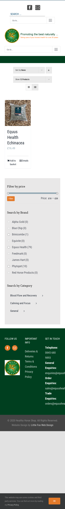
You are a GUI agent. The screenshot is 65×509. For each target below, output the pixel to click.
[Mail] (15, 348)
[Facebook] (7, 348)
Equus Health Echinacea (15, 137)
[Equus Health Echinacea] (18, 113)
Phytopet (19, 266)
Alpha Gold (20, 221)
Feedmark (19, 253)
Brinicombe (20, 234)
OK (54, 501)
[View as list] (35, 87)
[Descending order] (49, 70)
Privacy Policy (13, 505)
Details (25, 160)
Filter (11, 198)
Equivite (18, 240)
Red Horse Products (25, 272)
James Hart (20, 259)
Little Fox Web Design (42, 425)
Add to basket (13, 162)
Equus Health (22, 247)
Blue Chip (19, 228)
